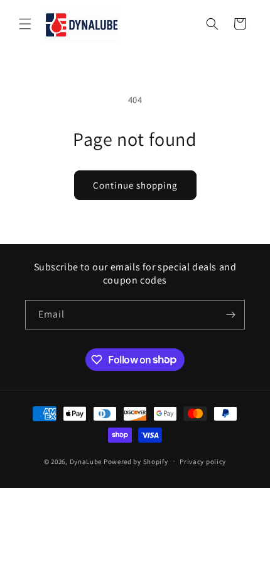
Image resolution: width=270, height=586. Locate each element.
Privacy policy (203, 461)
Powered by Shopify (136, 460)
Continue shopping (135, 185)
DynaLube (86, 460)
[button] (25, 24)
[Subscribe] (230, 314)
